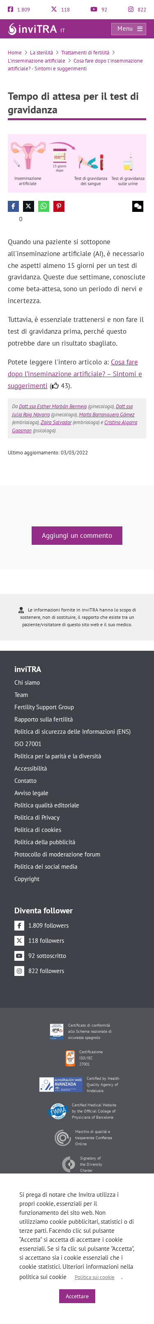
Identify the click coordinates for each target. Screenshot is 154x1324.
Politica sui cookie (95, 1277)
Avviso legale (31, 793)
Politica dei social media (45, 866)
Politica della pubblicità (44, 842)
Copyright (26, 879)
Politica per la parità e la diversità (57, 756)
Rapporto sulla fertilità (43, 719)
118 (65, 9)
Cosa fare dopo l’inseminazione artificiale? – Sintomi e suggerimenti (75, 373)
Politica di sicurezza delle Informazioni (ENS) (72, 731)
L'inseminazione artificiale (36, 60)
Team (21, 695)
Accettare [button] (77, 1296)
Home (15, 52)
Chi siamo (27, 682)
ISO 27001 (27, 744)
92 (103, 9)
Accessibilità (30, 768)
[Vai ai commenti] (137, 206)
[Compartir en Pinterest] (58, 206)
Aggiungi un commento (77, 535)
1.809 (23, 9)
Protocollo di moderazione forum (57, 854)
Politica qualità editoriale (46, 805)
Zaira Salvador (56, 422)
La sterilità (41, 52)
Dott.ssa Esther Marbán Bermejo (53, 406)
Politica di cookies (37, 830)
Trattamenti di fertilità (85, 52)
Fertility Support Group (44, 707)
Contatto (25, 781)
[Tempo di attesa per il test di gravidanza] (77, 162)
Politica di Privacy (37, 817)
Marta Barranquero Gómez (107, 414)
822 (141, 9)
